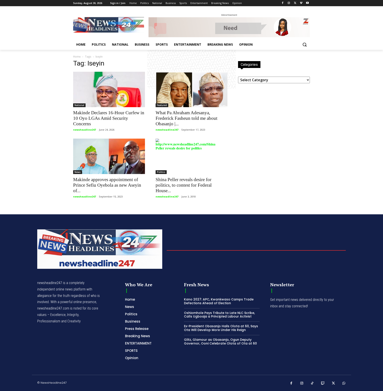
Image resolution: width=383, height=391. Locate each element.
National (79, 105)
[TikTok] (312, 383)
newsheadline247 (84, 129)
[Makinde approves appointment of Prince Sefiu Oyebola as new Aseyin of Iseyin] (109, 156)
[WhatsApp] (344, 383)
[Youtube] (307, 3)
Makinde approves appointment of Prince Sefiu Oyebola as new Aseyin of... (107, 185)
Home (77, 56)
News (77, 172)
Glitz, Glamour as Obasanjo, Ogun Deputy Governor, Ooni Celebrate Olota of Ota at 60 (220, 341)
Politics (161, 172)
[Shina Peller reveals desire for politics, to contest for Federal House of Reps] (191, 156)
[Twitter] (295, 3)
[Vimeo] (301, 3)
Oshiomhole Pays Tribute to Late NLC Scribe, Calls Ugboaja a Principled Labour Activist (219, 315)
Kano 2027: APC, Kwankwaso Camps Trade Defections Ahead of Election (219, 301)
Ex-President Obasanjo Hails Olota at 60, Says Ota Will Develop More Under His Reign (221, 328)
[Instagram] (288, 3)
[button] (304, 44)
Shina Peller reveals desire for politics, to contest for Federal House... (184, 185)
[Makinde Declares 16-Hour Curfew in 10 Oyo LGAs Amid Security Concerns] (109, 89)
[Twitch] (323, 383)
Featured (162, 105)
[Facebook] (282, 3)
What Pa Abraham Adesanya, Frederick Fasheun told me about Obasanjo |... (186, 118)
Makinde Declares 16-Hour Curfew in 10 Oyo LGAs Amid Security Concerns (108, 118)
